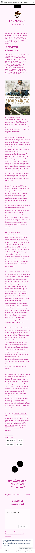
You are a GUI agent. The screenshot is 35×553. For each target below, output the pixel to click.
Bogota (22, 58)
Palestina (20, 67)
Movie (25, 38)
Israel (21, 66)
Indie (22, 37)
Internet (8, 38)
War (22, 40)
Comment (23, 526)
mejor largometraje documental (13, 397)
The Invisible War (15, 72)
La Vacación (17, 21)
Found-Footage (17, 62)
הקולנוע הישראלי (21, 42)
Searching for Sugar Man (15, 69)
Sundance (26, 403)
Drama (19, 34)
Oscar (13, 67)
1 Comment (16, 74)
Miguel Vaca (17, 38)
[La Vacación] (17, 15)
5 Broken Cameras (12, 56)
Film (13, 61)
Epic (13, 35)
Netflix (8, 67)
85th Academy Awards (14, 57)
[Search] (17, 6)
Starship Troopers (12, 70)
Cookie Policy (6, 545)
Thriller (8, 40)
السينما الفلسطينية (10, 42)
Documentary (10, 34)
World (8, 42)
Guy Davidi (15, 37)
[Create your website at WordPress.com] (17, 2)
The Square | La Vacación (21, 494)
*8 (24, 54)
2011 (27, 54)
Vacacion (16, 40)
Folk (17, 35)
